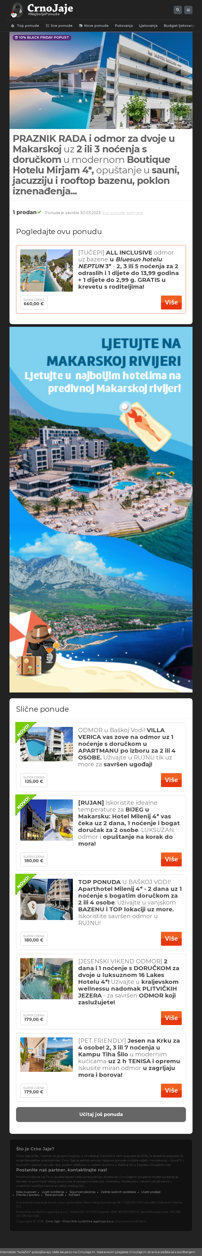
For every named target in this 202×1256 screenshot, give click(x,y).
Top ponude (25, 25)
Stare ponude (54, 1195)
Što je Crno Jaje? (35, 1148)
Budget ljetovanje (180, 26)
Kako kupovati (26, 1192)
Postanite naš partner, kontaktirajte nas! (61, 1169)
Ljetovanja (148, 26)
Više (171, 302)
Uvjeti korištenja (53, 1192)
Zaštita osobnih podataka (118, 1192)
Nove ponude (94, 25)
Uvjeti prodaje (150, 1192)
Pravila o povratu (27, 1195)
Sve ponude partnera (122, 212)
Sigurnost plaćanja (82, 1192)
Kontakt (74, 1195)
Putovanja (124, 26)
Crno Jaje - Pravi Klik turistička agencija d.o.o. (80, 1221)
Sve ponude (59, 25)
